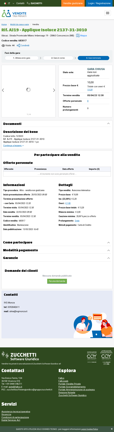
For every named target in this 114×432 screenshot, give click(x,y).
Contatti (20, 3)
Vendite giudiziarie (73, 3)
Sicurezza (6, 414)
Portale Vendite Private (69, 384)
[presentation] (3, 90)
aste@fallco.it (15, 386)
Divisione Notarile (66, 392)
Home (4, 24)
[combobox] (8, 3)
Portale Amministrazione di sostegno (76, 389)
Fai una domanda (57, 281)
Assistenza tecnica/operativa (15, 411)
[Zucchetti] (34, 3)
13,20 (89, 89)
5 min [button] (77, 220)
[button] (81, 36)
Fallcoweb (63, 381)
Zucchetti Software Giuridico (72, 395)
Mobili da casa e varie (19, 24)
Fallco (61, 378)
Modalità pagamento (20, 250)
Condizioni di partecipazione (15, 417)
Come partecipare (17, 242)
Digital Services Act (10, 420)
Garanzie (10, 258)
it (9, 3)
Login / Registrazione (99, 3)
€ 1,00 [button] (68, 203)
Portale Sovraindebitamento (72, 386)
